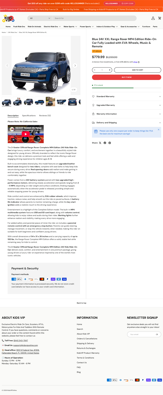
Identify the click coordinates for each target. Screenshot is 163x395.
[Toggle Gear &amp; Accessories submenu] (138, 26)
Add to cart (137, 70)
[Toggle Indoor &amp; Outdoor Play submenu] (116, 26)
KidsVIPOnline (12, 390)
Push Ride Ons (19, 26)
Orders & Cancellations (87, 338)
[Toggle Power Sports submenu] (92, 26)
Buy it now (126, 77)
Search (80, 329)
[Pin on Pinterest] (109, 142)
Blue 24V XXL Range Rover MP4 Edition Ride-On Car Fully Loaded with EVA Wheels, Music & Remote (33, 32)
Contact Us (82, 362)
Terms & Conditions (85, 358)
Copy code (128, 3)
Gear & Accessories (129, 26)
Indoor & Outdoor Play (106, 26)
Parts (155, 26)
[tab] (13, 115)
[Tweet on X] (100, 142)
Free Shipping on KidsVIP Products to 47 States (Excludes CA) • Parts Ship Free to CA (118, 9)
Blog (79, 372)
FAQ (78, 367)
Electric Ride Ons (51, 26)
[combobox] (82, 18)
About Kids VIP (83, 334)
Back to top (81, 303)
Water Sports (69, 26)
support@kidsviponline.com (25, 345)
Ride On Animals (34, 26)
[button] (159, 18)
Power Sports (85, 26)
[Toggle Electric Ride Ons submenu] (59, 26)
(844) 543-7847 (21, 340)
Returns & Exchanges (86, 348)
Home (8, 26)
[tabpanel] (44, 188)
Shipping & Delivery (85, 343)
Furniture (146, 26)
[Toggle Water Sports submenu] (76, 26)
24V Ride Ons (12, 32)
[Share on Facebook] (105, 142)
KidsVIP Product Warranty (88, 353)
